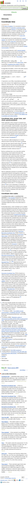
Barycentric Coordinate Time (8, 232)
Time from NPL (5, 417)
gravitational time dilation (13, 64)
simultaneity (13, 137)
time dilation (20, 56)
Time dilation (4, 421)
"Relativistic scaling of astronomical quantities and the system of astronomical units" (14, 319)
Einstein (17, 135)
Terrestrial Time (5, 262)
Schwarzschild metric (20, 112)
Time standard (5, 432)
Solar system (4, 236)
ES (23, 1)
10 (20, 296)
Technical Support (8, 478)
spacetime (13, 27)
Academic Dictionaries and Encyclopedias (12, 5)
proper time (22, 35)
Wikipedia (14, 12)
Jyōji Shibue (22, 370)
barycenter (20, 234)
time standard (12, 197)
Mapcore (6, 370)
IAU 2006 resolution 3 (7, 339)
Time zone (4, 453)
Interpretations (7, 14)
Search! (25, 8)
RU (17, 1)
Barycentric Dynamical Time (8, 255)
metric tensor (20, 62)
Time (2, 443)
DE (20, 1)
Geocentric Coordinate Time (8, 273)
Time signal (4, 464)
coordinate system (20, 27)
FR (26, 1)
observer (14, 29)
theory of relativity (8, 26)
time (26, 30)
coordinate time (5, 376)
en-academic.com (5, 2)
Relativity (3, 356)
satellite (3, 281)
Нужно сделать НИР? (13, 367)
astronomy (21, 231)
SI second (14, 243)
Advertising (14, 478)
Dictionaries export (3, 480)
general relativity (21, 50)
